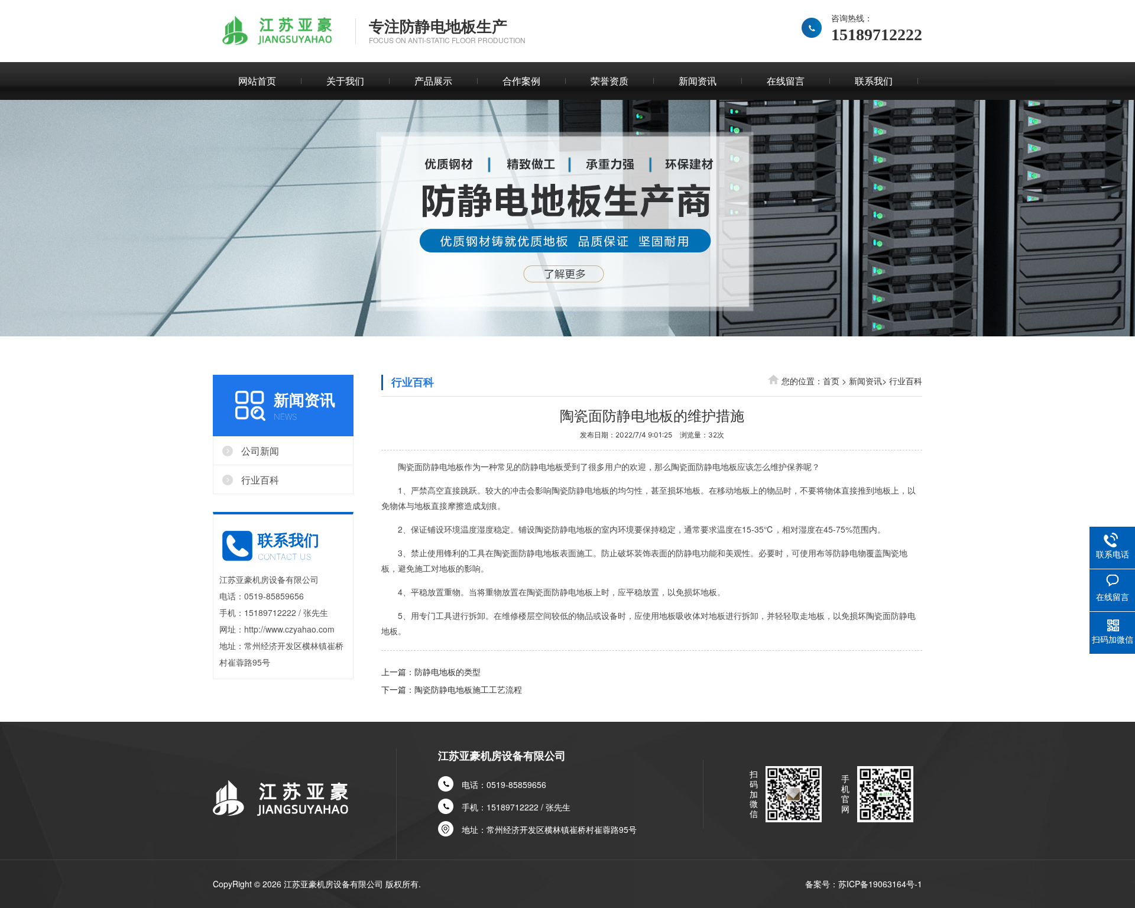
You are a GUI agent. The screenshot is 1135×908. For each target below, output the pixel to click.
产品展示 (433, 80)
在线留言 (786, 80)
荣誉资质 (609, 80)
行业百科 (905, 381)
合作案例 (521, 80)
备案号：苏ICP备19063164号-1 (863, 884)
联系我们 (874, 80)
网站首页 (257, 80)
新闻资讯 (697, 80)
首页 (831, 381)
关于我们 (345, 80)
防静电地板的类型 (447, 671)
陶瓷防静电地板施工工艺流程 (468, 689)
